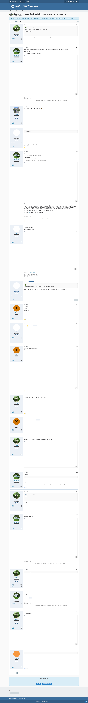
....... (26, 652)
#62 (77, 47)
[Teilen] (78, 21)
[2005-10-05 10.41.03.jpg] (51, 75)
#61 (77, 24)
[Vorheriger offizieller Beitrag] (75, 300)
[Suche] (77, 1)
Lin (30, 212)
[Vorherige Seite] (10, 21)
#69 (77, 323)
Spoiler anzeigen (29, 33)
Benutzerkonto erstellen (47, 683)
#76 (77, 514)
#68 (77, 304)
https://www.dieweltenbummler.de (30, 297)
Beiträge (13, 61)
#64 (77, 128)
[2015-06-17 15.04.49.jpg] (51, 538)
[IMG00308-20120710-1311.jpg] (50, 250)
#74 (77, 472)
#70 (77, 346)
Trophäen (13, 40)
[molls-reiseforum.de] (44, 6)
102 (21, 21)
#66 (77, 225)
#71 (77, 395)
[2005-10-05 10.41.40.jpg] (51, 182)
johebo (35, 325)
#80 (77, 650)
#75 (77, 491)
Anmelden (67, 1)
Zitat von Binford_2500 (30, 27)
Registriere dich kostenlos (46, 681)
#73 (77, 437)
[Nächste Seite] (23, 21)
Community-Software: (44, 701)
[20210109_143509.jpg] (51, 454)
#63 (77, 106)
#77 (77, 569)
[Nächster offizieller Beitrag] (77, 300)
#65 (77, 151)
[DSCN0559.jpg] (51, 369)
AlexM (38, 419)
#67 (77, 281)
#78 (77, 591)
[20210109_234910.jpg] (51, 630)
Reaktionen (13, 38)
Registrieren (72, 1)
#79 (77, 611)
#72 (77, 417)
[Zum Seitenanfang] (86, 701)
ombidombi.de (31, 141)
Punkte (12, 39)
